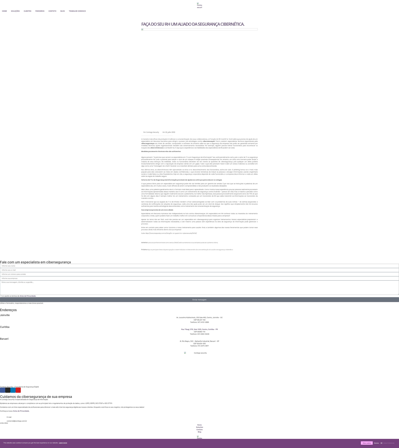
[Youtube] (18, 390)
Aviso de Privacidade (21, 411)
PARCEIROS (39, 11)
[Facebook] (2, 390)
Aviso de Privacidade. (28, 296)
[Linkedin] (13, 390)
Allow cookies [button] (367, 443)
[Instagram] (7, 390)
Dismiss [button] (376, 443)
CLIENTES (27, 11)
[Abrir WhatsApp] (394, 443)
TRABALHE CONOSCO (77, 11)
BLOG (62, 11)
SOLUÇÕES (15, 11)
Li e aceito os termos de (19, 296)
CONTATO (52, 11)
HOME (4, 11)
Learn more (63, 443)
